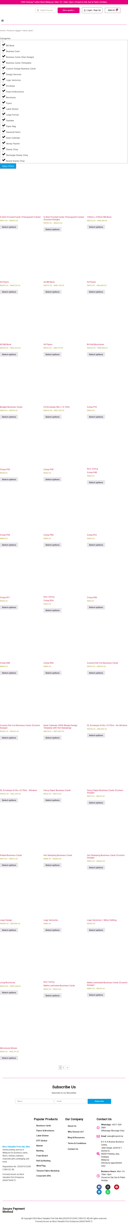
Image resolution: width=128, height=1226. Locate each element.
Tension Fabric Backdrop (48, 1171)
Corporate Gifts (43, 1176)
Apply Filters (8, 166)
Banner (39, 1145)
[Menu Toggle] (2, 20)
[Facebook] (99, 1187)
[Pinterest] (116, 1187)
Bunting (40, 1151)
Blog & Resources (76, 1137)
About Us (72, 1126)
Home (2, 30)
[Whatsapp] (107, 1192)
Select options (9, 227)
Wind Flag (41, 1166)
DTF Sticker (41, 1140)
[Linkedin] (99, 1192)
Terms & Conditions (77, 1143)
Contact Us (73, 1149)
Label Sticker (42, 1135)
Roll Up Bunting (43, 1161)
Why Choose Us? (76, 1132)
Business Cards (43, 1125)
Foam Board (42, 1156)
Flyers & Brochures (45, 1130)
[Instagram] (107, 1187)
